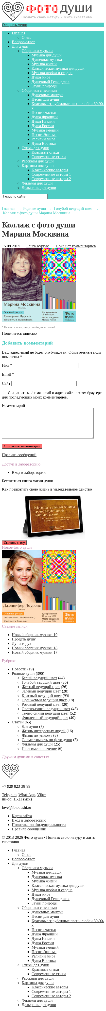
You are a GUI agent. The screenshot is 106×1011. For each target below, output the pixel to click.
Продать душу (24, 639)
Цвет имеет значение (39, 748)
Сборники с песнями (39, 90)
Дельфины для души (39, 188)
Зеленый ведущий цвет (41, 691)
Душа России (43, 126)
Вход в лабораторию (29, 472)
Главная (18, 33)
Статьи (18, 722)
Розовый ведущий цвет (41, 704)
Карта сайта (22, 816)
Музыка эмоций (45, 130)
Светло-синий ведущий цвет (46, 709)
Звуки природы (44, 86)
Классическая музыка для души (58, 68)
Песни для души (45, 99)
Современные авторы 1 (51, 174)
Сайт (6, 383)
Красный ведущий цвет (42, 695)
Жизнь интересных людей (44, 731)
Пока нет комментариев (76, 246)
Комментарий (13, 405)
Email (8, 374)
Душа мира (41, 77)
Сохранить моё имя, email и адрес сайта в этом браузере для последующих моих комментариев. (52, 395)
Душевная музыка (47, 59)
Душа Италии (43, 121)
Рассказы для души (38, 161)
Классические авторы (50, 170)
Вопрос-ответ (23, 42)
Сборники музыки (37, 51)
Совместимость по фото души (47, 740)
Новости (19, 669)
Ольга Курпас (37, 246)
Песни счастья (44, 112)
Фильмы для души (37, 183)
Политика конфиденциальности (39, 825)
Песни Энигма (44, 135)
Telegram (9, 795)
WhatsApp (26, 795)
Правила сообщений (19, 455)
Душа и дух (21, 643)
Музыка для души (47, 55)
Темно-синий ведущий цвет (45, 713)
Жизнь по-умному (37, 735)
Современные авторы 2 (51, 179)
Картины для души (38, 165)
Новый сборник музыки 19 (34, 635)
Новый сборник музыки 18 (34, 648)
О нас (26, 37)
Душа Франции (45, 117)
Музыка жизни (44, 64)
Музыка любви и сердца (52, 73)
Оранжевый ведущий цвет (44, 700)
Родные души (23, 673)
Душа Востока (44, 143)
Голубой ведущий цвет (41, 682)
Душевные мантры (47, 95)
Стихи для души (35, 148)
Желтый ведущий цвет (41, 687)
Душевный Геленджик (51, 82)
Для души (20, 46)
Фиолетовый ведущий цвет (45, 718)
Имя (7, 365)
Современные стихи (49, 157)
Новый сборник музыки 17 (34, 652)
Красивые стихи (45, 152)
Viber (41, 795)
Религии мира (43, 139)
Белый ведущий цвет (39, 678)
